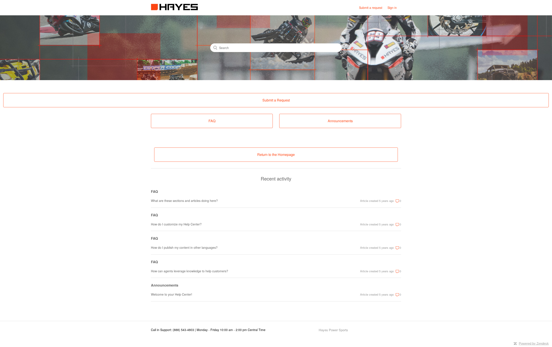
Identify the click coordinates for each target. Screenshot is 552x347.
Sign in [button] (392, 7)
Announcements (164, 285)
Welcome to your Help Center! (171, 294)
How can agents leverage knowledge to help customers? (189, 271)
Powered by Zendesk (534, 343)
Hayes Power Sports (333, 330)
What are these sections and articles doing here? (184, 200)
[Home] (174, 9)
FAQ (154, 191)
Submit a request (370, 7)
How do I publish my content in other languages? (184, 247)
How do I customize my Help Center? (176, 224)
